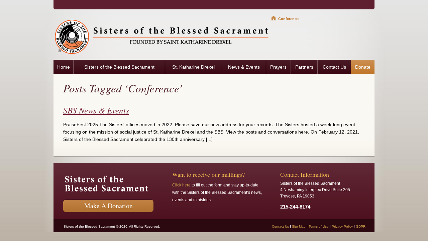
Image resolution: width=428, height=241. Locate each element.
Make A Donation (108, 205)
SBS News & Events (96, 110)
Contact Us (280, 226)
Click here (181, 185)
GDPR (360, 226)
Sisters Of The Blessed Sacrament (162, 36)
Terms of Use (319, 226)
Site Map (299, 226)
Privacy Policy (342, 226)
